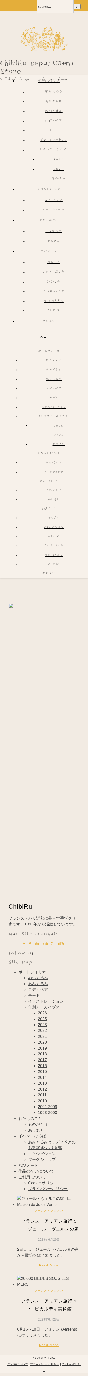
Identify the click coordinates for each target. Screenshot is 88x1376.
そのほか (59, 179)
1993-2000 (47, 1113)
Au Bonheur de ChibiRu (44, 944)
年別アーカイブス (44, 1007)
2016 (42, 1066)
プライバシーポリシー (48, 1189)
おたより (48, 321)
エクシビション (42, 1154)
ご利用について (32, 1177)
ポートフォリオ (49, 81)
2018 (42, 1054)
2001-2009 (47, 1107)
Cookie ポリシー (43, 1183)
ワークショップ (54, 210)
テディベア (54, 121)
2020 (42, 1042)
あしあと (53, 241)
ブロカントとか (54, 291)
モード (54, 130)
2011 (42, 1095)
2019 (42, 1048)
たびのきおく (54, 301)
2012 (42, 1089)
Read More (49, 1265)
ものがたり (53, 231)
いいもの (54, 282)
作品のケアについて (36, 1171)
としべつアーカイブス (53, 150)
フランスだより (54, 272)
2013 (42, 1083)
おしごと (53, 262)
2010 (42, 1101)
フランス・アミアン (49, 1210)
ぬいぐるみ (54, 111)
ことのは (53, 311)
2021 (42, 1036)
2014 (42, 1077)
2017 (42, 1060)
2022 (42, 1031)
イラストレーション (53, 140)
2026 (58, 159)
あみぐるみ (53, 102)
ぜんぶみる (54, 92)
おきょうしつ (54, 200)
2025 (58, 169)
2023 (42, 1025)
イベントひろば (49, 189)
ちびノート (49, 251)
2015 (42, 1072)
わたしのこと (49, 220)
